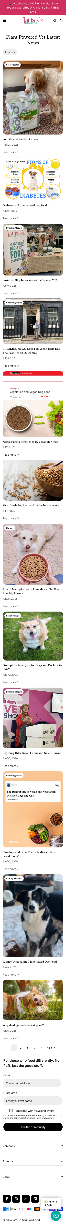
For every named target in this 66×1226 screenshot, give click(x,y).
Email (6, 1075)
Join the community (33, 1127)
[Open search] (54, 20)
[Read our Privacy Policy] (61, 1116)
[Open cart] (61, 20)
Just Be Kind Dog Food (26, 1219)
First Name (10, 1093)
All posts (10, 52)
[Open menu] (4, 20)
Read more (9, 152)
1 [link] (14, 1047)
